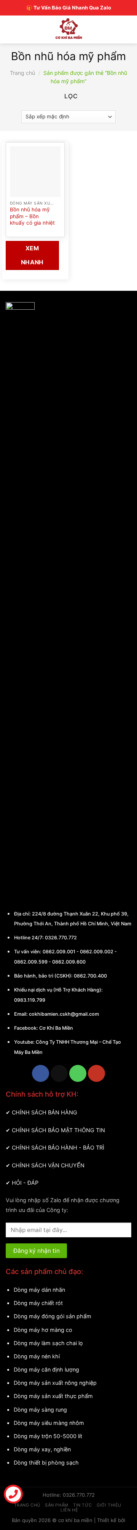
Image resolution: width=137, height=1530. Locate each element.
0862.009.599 (31, 962)
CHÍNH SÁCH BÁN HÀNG (44, 1112)
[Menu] (12, 29)
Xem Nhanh (32, 255)
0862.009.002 (96, 951)
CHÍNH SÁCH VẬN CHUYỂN (48, 1165)
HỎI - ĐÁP (25, 1182)
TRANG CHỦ (27, 1505)
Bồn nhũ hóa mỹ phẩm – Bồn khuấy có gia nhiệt (32, 216)
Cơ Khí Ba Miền (55, 1028)
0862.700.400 (90, 976)
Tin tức (82, 1505)
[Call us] (77, 1073)
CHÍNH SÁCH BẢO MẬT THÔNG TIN (58, 1130)
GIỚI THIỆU (109, 1505)
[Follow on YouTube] (96, 1073)
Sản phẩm (56, 1505)
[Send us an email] (59, 1073)
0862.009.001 (59, 951)
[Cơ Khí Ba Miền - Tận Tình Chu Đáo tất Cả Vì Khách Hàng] (69, 28)
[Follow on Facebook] (40, 1073)
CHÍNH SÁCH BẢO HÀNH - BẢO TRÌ (58, 1147)
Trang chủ (22, 73)
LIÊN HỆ (69, 1510)
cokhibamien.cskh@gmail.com (64, 1014)
